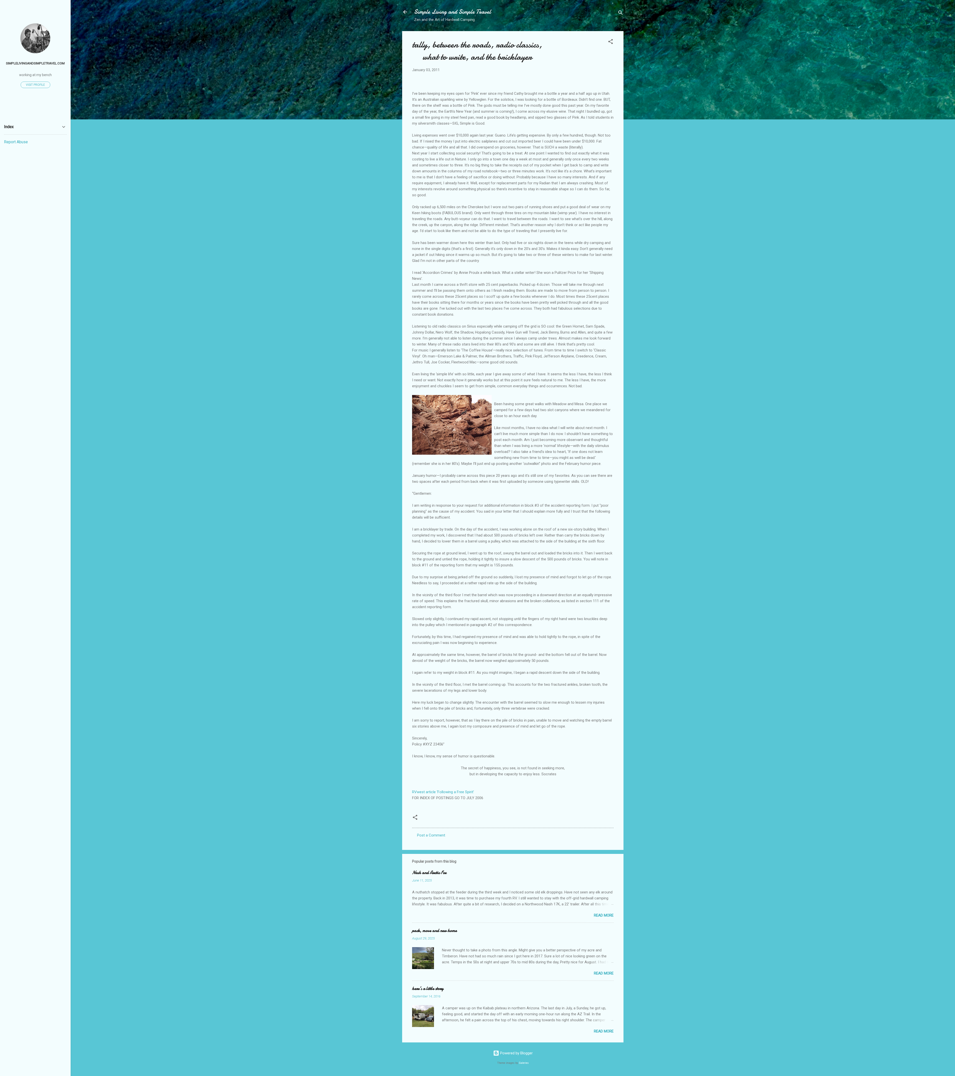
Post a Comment (431, 835)
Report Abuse (16, 142)
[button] (611, 42)
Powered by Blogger (516, 1053)
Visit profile (35, 85)
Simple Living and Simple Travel (452, 12)
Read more (604, 915)
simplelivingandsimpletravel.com (35, 63)
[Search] (620, 13)
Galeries (524, 1063)
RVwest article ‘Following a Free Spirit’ (443, 792)
